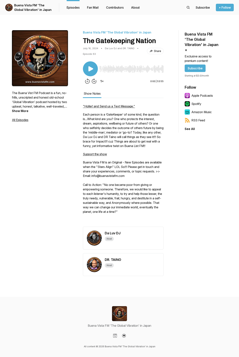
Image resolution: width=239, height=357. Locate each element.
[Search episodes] (188, 7)
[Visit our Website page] (115, 336)
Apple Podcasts (202, 95)
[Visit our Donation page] (124, 336)
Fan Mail (93, 7)
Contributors (115, 7)
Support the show (95, 154)
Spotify (196, 104)
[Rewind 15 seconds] (87, 81)
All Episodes (20, 120)
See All (190, 129)
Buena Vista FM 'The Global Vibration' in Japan (33, 7)
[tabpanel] (123, 165)
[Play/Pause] (90, 68)
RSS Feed (198, 120)
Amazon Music (201, 112)
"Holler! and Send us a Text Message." (109, 106)
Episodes (73, 7)
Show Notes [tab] (92, 93)
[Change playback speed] (102, 81)
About (135, 7)
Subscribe (195, 68)
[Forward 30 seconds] (94, 81)
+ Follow (225, 7)
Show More (20, 111)
